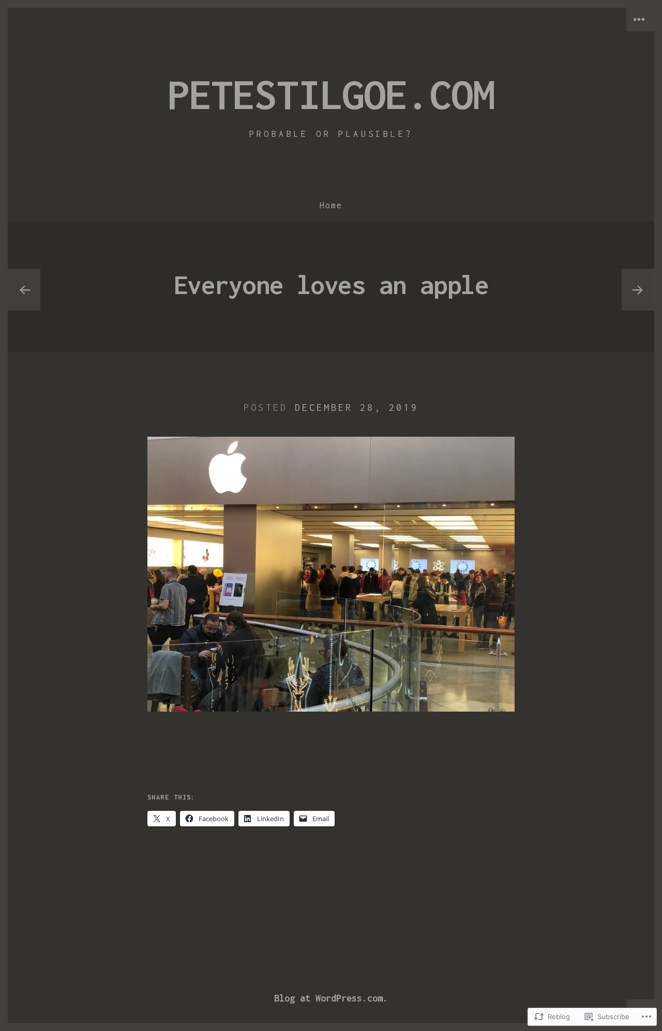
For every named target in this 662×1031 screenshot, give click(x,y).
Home (331, 205)
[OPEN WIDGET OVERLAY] (640, 20)
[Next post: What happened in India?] (638, 290)
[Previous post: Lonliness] (24, 290)
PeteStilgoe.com (331, 94)
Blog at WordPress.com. (331, 998)
